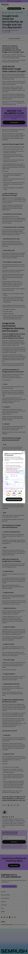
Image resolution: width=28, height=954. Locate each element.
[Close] (23, 452)
